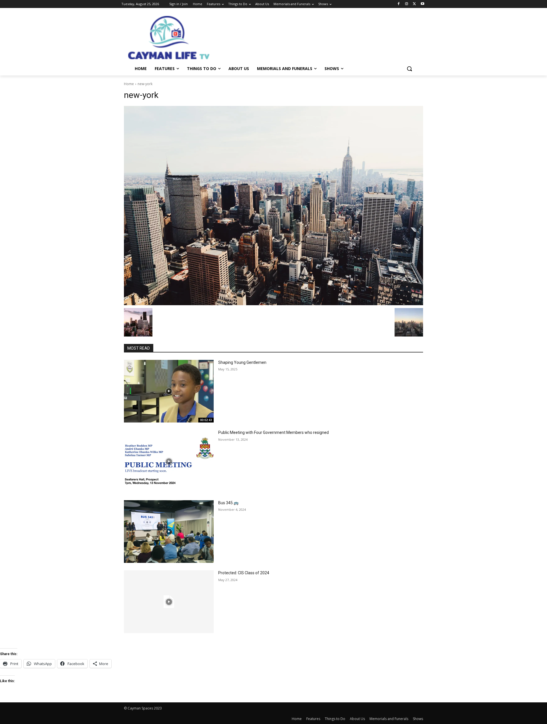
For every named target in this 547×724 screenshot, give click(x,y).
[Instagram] (406, 4)
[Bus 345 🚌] (169, 531)
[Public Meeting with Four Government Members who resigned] (169, 461)
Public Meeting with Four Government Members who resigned (273, 432)
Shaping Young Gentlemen (242, 362)
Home (129, 83)
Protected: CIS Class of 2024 (243, 573)
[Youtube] (422, 4)
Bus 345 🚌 (228, 503)
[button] (409, 68)
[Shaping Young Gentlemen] (169, 391)
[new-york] (273, 205)
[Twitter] (414, 4)
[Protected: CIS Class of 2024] (169, 601)
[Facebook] (398, 4)
